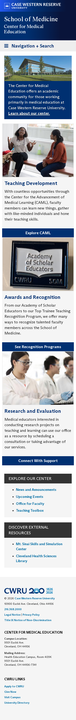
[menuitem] (38, 686)
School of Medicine (31, 19)
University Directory (16, 702)
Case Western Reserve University (35, 598)
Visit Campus (12, 697)
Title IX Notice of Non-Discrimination (27, 620)
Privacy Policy (31, 614)
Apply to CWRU (14, 686)
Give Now (10, 692)
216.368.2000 (13, 609)
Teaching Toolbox (30, 510)
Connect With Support (38, 460)
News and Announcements (36, 490)
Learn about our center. (29, 113)
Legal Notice (12, 614)
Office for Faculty (30, 504)
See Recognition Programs (38, 346)
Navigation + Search (28, 47)
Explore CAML (38, 233)
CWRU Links (14, 679)
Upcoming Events (29, 497)
